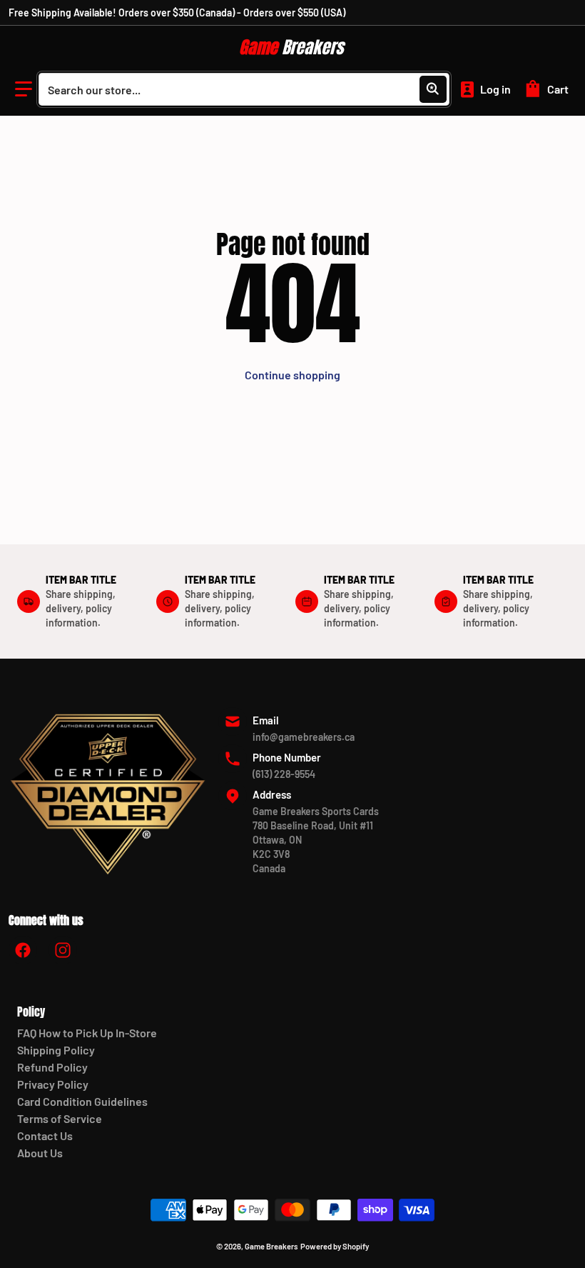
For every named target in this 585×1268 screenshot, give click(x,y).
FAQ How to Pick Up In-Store (87, 1032)
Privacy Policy (52, 1084)
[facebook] (23, 950)
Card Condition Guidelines (82, 1101)
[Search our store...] (433, 89)
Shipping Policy (56, 1050)
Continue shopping (292, 374)
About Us (40, 1152)
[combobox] (244, 89)
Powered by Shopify (334, 1246)
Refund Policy (52, 1067)
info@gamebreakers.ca (304, 737)
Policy (31, 1011)
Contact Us (45, 1135)
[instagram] (63, 950)
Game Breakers (271, 1246)
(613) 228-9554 (284, 774)
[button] (24, 89)
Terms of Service (59, 1118)
